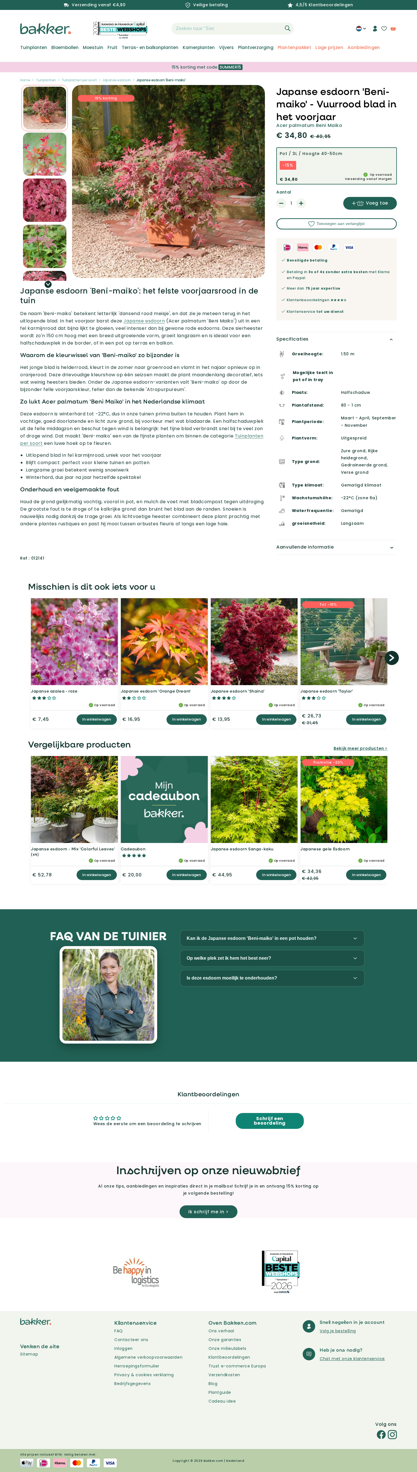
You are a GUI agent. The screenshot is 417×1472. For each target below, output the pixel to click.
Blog (212, 1383)
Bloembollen (65, 47)
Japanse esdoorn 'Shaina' (238, 691)
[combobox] (232, 29)
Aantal (283, 192)
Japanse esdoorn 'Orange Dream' (156, 691)
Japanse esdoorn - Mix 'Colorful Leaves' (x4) (73, 851)
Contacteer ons (131, 1340)
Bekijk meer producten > (360, 748)
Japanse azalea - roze (54, 691)
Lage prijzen (329, 47)
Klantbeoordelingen (229, 1357)
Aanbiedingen (364, 47)
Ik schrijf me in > (208, 1212)
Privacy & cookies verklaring (144, 1375)
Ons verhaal (221, 1331)
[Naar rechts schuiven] (48, 284)
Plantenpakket (294, 47)
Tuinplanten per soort (79, 80)
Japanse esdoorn (116, 80)
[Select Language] (361, 30)
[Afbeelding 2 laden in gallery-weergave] (45, 108)
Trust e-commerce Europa (237, 1366)
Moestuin (93, 47)
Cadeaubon (133, 848)
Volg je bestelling (338, 1331)
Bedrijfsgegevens (132, 1383)
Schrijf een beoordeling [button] (270, 1120)
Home (25, 80)
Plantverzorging (255, 47)
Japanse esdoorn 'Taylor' (326, 691)
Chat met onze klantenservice (352, 1358)
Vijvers (226, 47)
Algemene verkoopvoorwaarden (148, 1357)
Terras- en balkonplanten (150, 47)
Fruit (112, 47)
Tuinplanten (33, 47)
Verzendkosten (224, 1375)
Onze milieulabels (227, 1348)
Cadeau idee (222, 1401)
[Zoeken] (287, 28)
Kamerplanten (199, 47)
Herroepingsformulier (136, 1366)
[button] (161, 28)
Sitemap (29, 1354)
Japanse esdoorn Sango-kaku (242, 848)
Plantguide (219, 1392)
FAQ (118, 1331)
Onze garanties (224, 1340)
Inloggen (123, 1348)
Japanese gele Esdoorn (325, 848)
